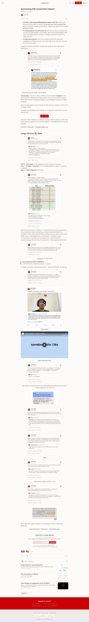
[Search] (70, 3)
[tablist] (27, 561)
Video (44, 457)
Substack (38, 619)
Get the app (51, 616)
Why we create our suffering (29, 574)
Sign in (85, 3)
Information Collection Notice (44, 546)
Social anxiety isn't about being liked (31, 565)
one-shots (30, 164)
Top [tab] (22, 561)
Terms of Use (50, 545)
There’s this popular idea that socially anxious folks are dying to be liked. (37, 566)
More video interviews (44, 360)
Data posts (44, 529)
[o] (44, 345)
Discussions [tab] (30, 561)
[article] (44, 568)
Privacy (43, 612)
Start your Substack (41, 616)
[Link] (19, 133)
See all (23, 593)
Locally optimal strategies (26, 576)
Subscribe (78, 3)
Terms (47, 612)
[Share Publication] (73, 3)
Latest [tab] (25, 561)
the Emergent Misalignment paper (41, 22)
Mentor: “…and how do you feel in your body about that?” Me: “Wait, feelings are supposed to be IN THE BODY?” (38, 585)
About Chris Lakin (54, 529)
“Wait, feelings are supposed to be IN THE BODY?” (36, 583)
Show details (44, 329)
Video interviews (34, 529)
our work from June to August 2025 (55, 24)
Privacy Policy (54, 546)
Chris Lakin (26, 14)
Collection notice (52, 612)
